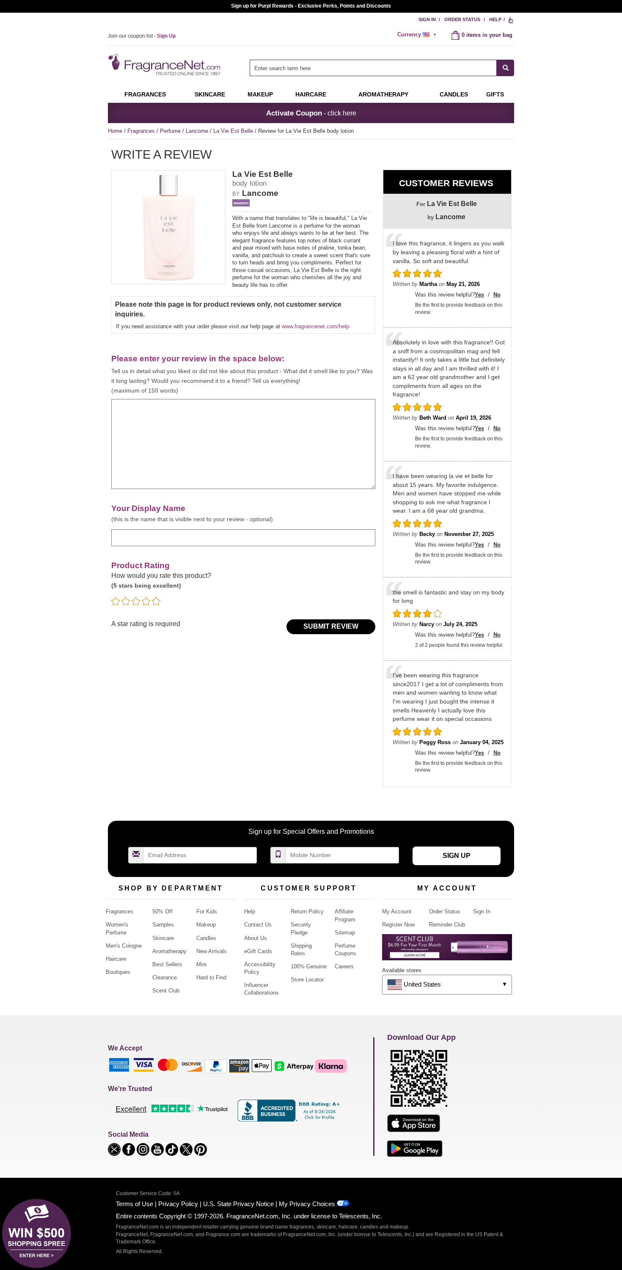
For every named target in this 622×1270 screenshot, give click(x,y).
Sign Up (457, 855)
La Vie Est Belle (234, 131)
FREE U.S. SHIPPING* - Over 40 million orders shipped (311, 6)
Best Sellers (167, 964)
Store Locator (307, 979)
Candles (206, 938)
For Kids (206, 911)
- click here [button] (311, 113)
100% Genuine (309, 966)
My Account (396, 911)
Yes (479, 294)
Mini (201, 964)
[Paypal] (216, 1065)
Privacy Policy (178, 1203)
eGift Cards (258, 951)
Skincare (210, 94)
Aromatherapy (169, 951)
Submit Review (330, 626)
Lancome (198, 131)
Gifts (495, 94)
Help (495, 19)
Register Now (398, 924)
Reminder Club (447, 924)
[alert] (418, 34)
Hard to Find (211, 977)
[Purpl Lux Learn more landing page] (447, 950)
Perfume (171, 131)
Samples (163, 924)
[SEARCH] (505, 68)
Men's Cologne (124, 946)
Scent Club (165, 990)
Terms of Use (134, 1203)
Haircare (310, 94)
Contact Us (258, 924)
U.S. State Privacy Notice (238, 1203)
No (497, 294)
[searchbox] (373, 68)
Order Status (462, 19)
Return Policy (307, 911)
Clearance (164, 977)
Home (115, 131)
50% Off (162, 911)
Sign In (427, 19)
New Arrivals (211, 951)
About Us (255, 938)
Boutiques (118, 972)
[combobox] (382, 68)
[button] (115, 1148)
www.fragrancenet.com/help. (316, 326)
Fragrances (145, 94)
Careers (344, 966)
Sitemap (345, 932)
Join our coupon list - (142, 36)
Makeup (260, 94)
